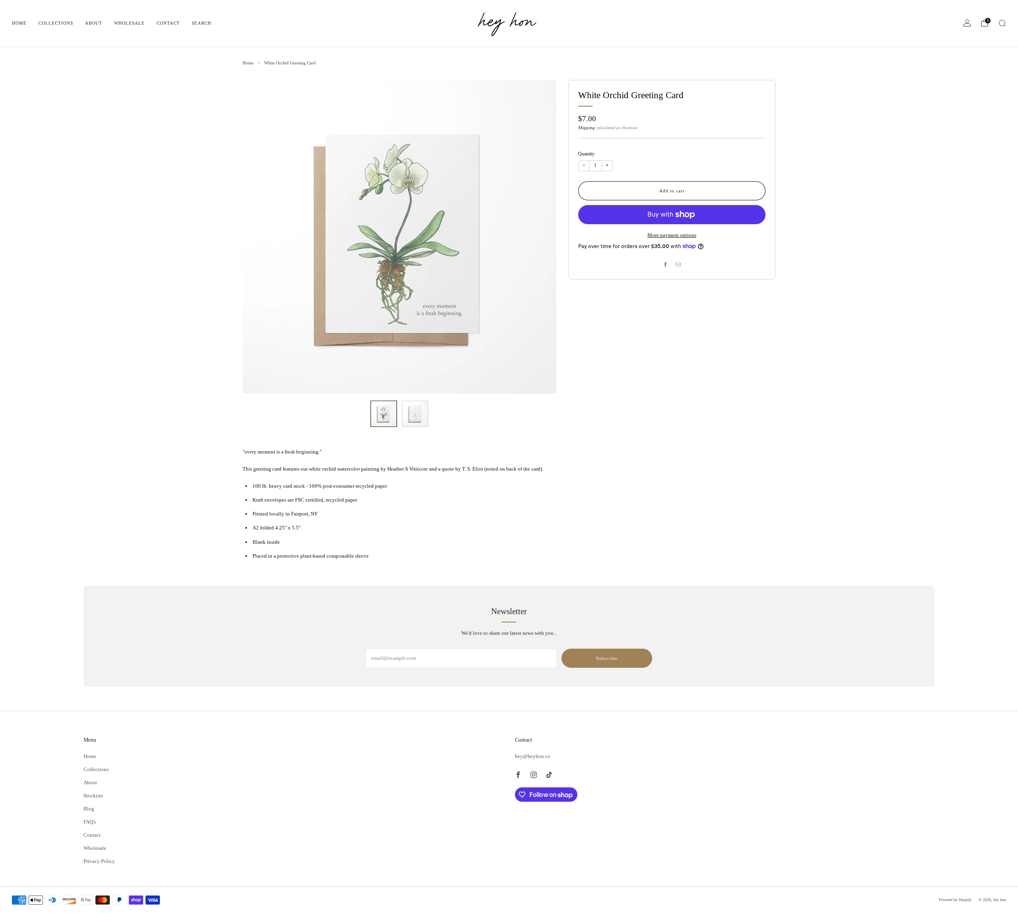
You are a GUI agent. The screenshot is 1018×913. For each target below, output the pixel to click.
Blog (89, 809)
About (93, 23)
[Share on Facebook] (666, 264)
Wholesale (129, 23)
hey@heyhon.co (532, 756)
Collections (56, 23)
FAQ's (90, 822)
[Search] (1002, 23)
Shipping (586, 127)
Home (19, 23)
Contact (168, 23)
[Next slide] (540, 236)
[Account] (967, 23)
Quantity (586, 154)
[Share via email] (678, 264)
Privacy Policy (99, 861)
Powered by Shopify (955, 899)
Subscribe (607, 658)
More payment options (671, 235)
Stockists (93, 796)
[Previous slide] (258, 236)
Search (201, 23)
